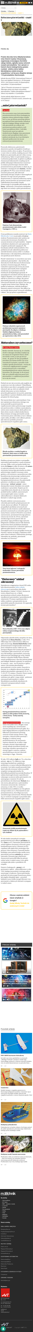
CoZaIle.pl (3, 1233)
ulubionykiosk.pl (5, 1312)
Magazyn (4, 1214)
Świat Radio (4, 1268)
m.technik (5, 1205)
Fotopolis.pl (4, 1274)
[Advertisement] (16, 41)
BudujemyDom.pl (5, 1229)
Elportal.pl (3, 1266)
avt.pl (2, 1310)
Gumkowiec (4, 1088)
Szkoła (4, 1207)
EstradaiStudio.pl (5, 1253)
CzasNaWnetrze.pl (6, 1240)
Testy (3, 1212)
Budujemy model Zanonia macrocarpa (13, 1154)
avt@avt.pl (4, 1309)
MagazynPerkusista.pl (7, 1251)
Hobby (4, 1211)
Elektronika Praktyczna (7, 1264)
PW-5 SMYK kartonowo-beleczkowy (12, 1055)
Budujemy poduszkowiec (9, 1124)
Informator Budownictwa (7, 1236)
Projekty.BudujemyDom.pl (8, 1231)
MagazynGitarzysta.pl (6, 1249)
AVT (22, 1327)
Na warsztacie (6, 1209)
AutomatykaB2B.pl (6, 1261)
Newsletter (23, 2)
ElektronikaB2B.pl (5, 1259)
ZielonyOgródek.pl (6, 1238)
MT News (4, 1202)
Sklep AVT (9, 1327)
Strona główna (6, 1200)
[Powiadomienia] (3, 1328)
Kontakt (4, 1218)
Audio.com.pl (4, 1246)
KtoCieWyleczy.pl (5, 1280)
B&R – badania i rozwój (8, 1204)
